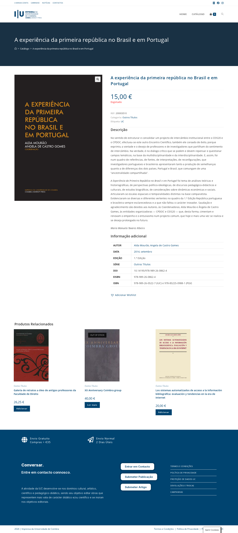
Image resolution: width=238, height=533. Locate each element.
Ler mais (92, 404)
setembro (146, 251)
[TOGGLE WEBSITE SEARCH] (222, 14)
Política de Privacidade (183, 472)
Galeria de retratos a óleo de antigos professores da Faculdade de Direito (45, 392)
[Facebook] (173, 515)
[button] (98, 79)
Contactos (58, 3)
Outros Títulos (129, 117)
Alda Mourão (141, 245)
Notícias (46, 3)
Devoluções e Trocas (182, 485)
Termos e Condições (181, 466)
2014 (137, 251)
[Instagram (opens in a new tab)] (222, 3)
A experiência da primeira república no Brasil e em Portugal (63, 48)
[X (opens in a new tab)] (214, 3)
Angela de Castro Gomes (164, 245)
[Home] (15, 48)
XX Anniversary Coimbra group (103, 390)
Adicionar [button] (21, 408)
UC (122, 121)
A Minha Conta (21, 3)
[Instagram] (178, 515)
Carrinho (35, 3)
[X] (183, 515)
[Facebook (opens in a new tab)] (218, 3)
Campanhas (176, 492)
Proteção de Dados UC (182, 479)
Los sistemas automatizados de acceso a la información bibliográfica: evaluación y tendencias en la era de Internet (189, 394)
